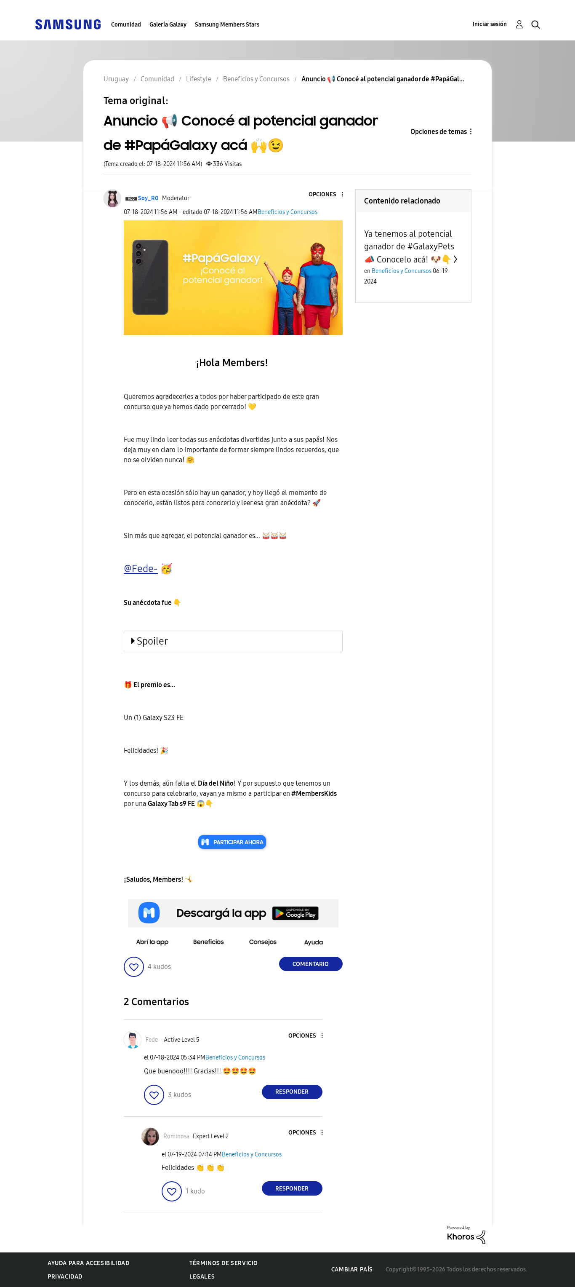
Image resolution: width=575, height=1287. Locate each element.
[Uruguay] (68, 24)
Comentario (311, 964)
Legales (202, 1276)
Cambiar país (352, 1269)
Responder (292, 1091)
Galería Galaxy (167, 24)
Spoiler (152, 641)
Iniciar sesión (490, 24)
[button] (328, 195)
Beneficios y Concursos (287, 212)
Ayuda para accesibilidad (88, 1263)
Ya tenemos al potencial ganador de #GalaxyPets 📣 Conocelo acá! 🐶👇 (409, 247)
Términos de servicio (223, 1263)
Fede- (145, 569)
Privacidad (65, 1276)
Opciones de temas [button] (438, 132)
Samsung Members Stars (227, 24)
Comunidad (126, 24)
